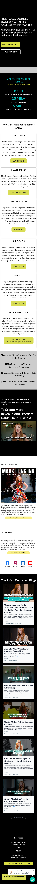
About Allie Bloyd (18, 855)
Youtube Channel (18, 844)
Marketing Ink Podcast (18, 842)
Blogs (18, 847)
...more (28, 619)
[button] (18, 605)
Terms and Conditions (18, 857)
